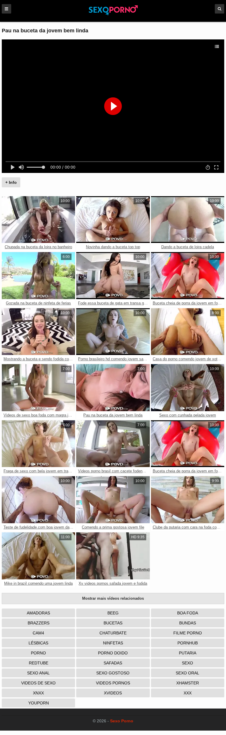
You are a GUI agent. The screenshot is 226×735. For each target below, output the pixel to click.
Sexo (187, 663)
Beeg (113, 613)
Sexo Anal (38, 673)
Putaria (187, 653)
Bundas (187, 623)
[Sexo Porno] (113, 14)
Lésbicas (38, 643)
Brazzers (38, 623)
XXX (188, 693)
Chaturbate (113, 633)
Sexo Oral (187, 673)
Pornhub (187, 643)
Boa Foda (187, 613)
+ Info (11, 182)
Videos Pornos (113, 683)
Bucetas (113, 623)
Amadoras (38, 613)
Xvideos (113, 693)
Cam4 (38, 633)
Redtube (38, 663)
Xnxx (38, 693)
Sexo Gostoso (112, 673)
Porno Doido (113, 653)
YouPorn (38, 703)
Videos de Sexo (38, 683)
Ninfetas (113, 643)
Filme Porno (187, 633)
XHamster (187, 683)
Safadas (113, 663)
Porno (38, 653)
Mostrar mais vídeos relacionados (113, 598)
